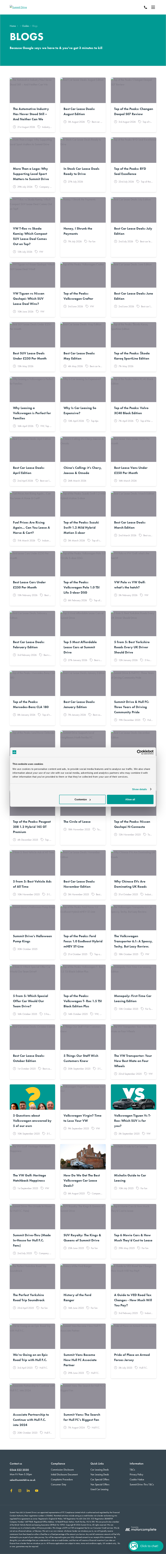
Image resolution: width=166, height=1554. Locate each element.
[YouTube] (36, 1491)
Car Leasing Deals (99, 1469)
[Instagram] (20, 1491)
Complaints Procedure (62, 1479)
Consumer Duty (58, 1484)
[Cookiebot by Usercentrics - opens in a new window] (139, 752)
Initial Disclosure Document (64, 1474)
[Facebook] (11, 1491)
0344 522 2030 (19, 1470)
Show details (139, 789)
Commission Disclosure (62, 1469)
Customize (81, 799)
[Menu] (153, 7)
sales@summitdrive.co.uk (22, 1479)
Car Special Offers (99, 1479)
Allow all (130, 799)
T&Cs (132, 1469)
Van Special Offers (99, 1484)
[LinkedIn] (28, 1491)
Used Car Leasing (99, 1489)
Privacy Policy (136, 1474)
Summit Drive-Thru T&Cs (142, 1484)
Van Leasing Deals (99, 1474)
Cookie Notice (137, 1479)
